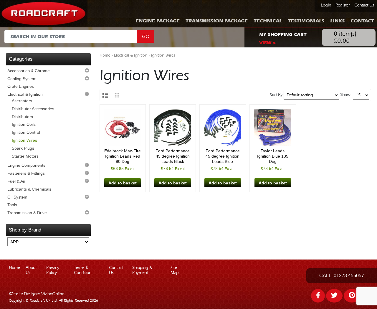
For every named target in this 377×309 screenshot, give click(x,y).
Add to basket (122, 183)
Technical (268, 21)
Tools (12, 204)
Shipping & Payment (142, 270)
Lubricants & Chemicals (29, 189)
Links (337, 21)
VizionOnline (52, 294)
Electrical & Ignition (25, 94)
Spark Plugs (23, 148)
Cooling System (22, 78)
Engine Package (157, 21)
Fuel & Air (16, 181)
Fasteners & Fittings (26, 173)
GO (145, 36)
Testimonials (306, 21)
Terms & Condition (82, 270)
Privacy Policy (52, 270)
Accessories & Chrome (28, 70)
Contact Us (364, 5)
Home (105, 55)
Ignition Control (26, 132)
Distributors (22, 116)
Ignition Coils (24, 124)
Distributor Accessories (33, 108)
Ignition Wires (24, 140)
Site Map (174, 270)
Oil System (17, 197)
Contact (362, 21)
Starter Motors (25, 156)
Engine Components (26, 165)
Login (326, 5)
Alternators (22, 100)
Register (342, 5)
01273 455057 (349, 275)
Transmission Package (217, 21)
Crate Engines (20, 86)
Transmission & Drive (27, 212)
